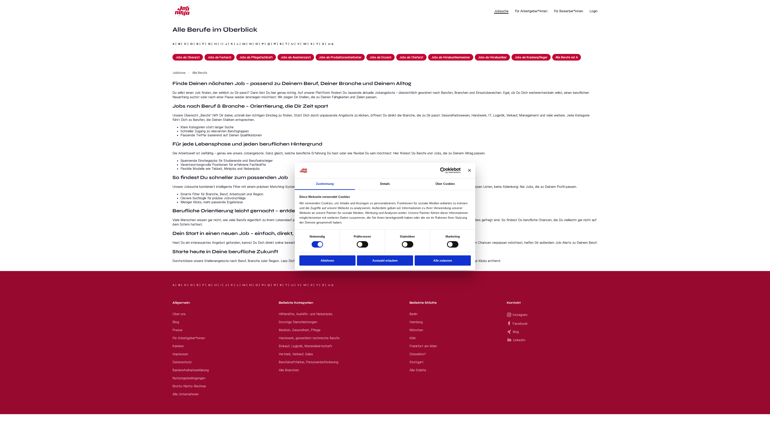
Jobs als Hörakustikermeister (450, 57)
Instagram (520, 315)
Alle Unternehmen (185, 394)
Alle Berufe (199, 72)
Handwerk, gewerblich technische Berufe (309, 338)
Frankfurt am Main (423, 346)
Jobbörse (178, 72)
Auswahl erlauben (385, 260)
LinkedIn (519, 340)
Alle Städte (417, 370)
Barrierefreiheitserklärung (190, 370)
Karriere (178, 346)
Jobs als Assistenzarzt (296, 57)
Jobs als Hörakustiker (492, 57)
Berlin (413, 314)
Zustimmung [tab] (325, 183)
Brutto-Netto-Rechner (189, 386)
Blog (175, 322)
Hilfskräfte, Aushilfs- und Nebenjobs (305, 314)
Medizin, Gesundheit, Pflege (299, 330)
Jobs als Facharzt (219, 57)
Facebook (520, 324)
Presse (177, 330)
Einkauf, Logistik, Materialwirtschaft (305, 346)
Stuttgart (416, 362)
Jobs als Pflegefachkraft (256, 57)
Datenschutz (182, 362)
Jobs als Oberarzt (188, 57)
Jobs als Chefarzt (411, 57)
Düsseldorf (417, 354)
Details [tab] (385, 183)
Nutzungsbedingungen (188, 378)
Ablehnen (327, 260)
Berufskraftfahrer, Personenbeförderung (308, 362)
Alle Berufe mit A (566, 57)
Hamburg (416, 322)
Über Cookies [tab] (445, 183)
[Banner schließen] (469, 170)
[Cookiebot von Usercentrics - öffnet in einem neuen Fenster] (443, 170)
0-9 (330, 44)
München (416, 330)
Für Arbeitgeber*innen (188, 338)
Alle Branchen (289, 370)
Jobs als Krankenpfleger (531, 57)
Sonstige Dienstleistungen (298, 322)
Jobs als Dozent (380, 57)
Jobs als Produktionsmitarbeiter (340, 57)
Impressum (180, 354)
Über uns (179, 314)
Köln (412, 338)
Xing (516, 332)
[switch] (362, 244)
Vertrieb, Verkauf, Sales (296, 354)
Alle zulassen (442, 260)
